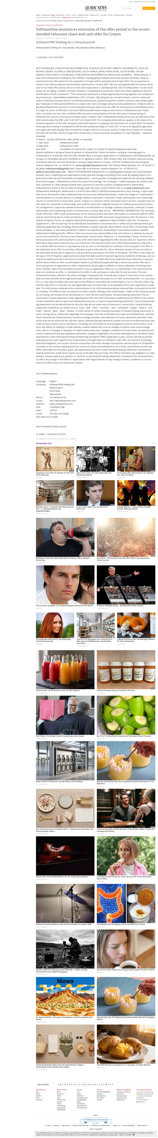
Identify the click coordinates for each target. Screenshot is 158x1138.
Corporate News (68, 21)
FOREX (79, 1094)
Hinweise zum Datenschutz (100, 1125)
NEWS (38, 15)
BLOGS (130, 1)
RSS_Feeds (100, 1098)
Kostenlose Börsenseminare (122, 1095)
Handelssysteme (82, 1098)
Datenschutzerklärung (80, 1125)
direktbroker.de (122, 1098)
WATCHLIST (152, 1)
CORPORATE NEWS (66, 17)
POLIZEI (110, 15)
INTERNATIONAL (119, 15)
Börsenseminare (82, 1108)
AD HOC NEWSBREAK (103, 1092)
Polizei (59, 1104)
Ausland (59, 1102)
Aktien (79, 1102)
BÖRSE (53, 15)
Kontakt (99, 1100)
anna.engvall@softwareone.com (92, 165)
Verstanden (128, 1135)
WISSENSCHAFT (94, 15)
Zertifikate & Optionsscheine (82, 1105)
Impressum (66, 1125)
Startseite (53, 21)
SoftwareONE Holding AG (44, 25)
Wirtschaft (60, 1094)
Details (121, 1135)
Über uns (116, 1125)
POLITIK (68, 15)
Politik (59, 1096)
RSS (147, 1)
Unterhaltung (61, 1106)
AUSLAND (103, 15)
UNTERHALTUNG (82, 15)
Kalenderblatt (61, 1110)
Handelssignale (82, 1100)
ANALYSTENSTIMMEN (54, 17)
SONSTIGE (129, 15)
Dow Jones (39, 1100)
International (61, 1108)
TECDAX (38, 1096)
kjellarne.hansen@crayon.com (51, 171)
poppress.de (121, 1100)
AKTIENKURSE (45, 15)
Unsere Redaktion (128, 1125)
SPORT (74, 15)
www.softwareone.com (138, 187)
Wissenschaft (61, 1100)
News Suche (147, 8)
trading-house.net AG (123, 1092)
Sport (59, 1098)
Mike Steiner (142, 1125)
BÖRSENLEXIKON (138, 1)
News (49, 1125)
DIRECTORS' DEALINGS (77, 17)
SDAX (37, 1098)
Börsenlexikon (43, 1084)
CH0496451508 (57, 25)
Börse (60, 21)
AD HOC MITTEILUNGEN (42, 17)
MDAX (38, 1094)
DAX (37, 1092)
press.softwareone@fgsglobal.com (56, 168)
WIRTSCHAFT (60, 15)
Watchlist (100, 1094)
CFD (78, 1092)
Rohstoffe (80, 1096)
